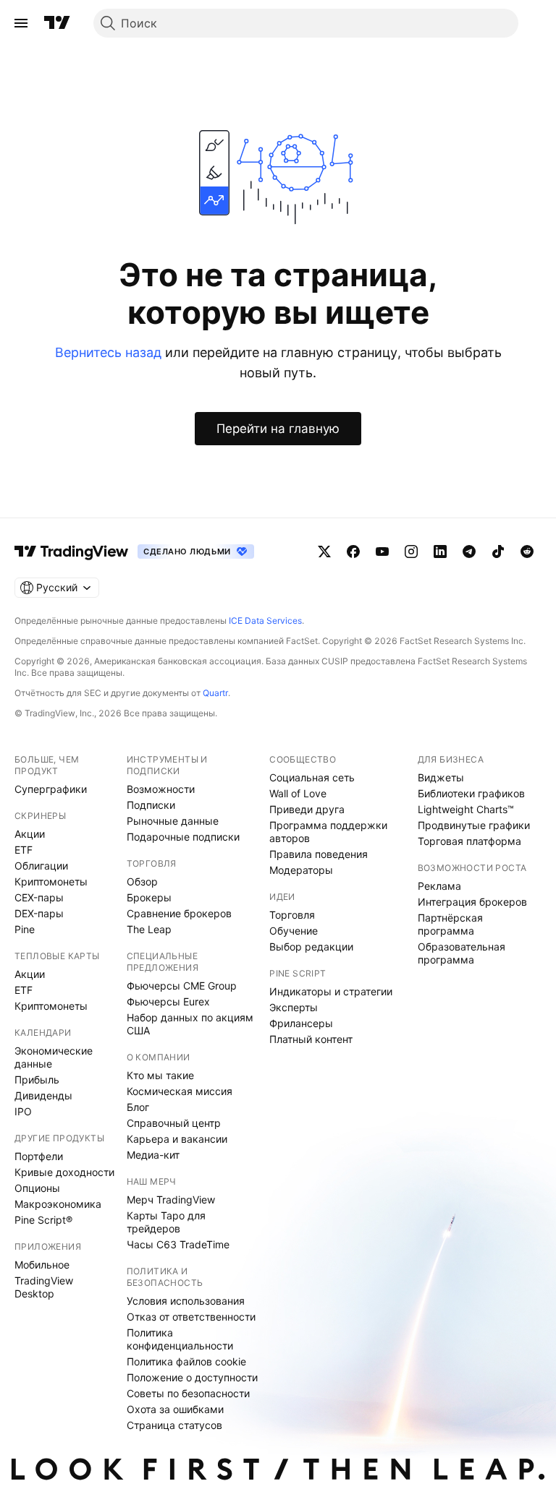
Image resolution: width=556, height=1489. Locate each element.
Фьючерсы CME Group (182, 985)
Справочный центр (174, 1123)
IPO (23, 1111)
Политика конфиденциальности (180, 1339)
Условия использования (186, 1301)
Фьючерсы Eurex (168, 1001)
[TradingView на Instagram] (411, 551)
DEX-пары (39, 913)
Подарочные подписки (183, 837)
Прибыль (36, 1079)
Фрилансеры (301, 1023)
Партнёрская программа (450, 924)
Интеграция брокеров (472, 902)
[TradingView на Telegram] (469, 551)
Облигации (41, 865)
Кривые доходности (64, 1172)
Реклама (439, 886)
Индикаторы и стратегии (330, 991)
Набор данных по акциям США (190, 1024)
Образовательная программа (461, 953)
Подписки (151, 805)
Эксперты (293, 1007)
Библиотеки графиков (471, 793)
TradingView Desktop (43, 1287)
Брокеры (149, 897)
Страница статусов (174, 1425)
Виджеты (441, 777)
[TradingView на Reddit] (527, 551)
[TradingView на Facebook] (353, 551)
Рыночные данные (173, 821)
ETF (23, 850)
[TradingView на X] (324, 551)
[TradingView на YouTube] (382, 551)
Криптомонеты (51, 881)
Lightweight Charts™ (466, 809)
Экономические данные (53, 1057)
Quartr (215, 692)
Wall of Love (298, 793)
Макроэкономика (57, 1204)
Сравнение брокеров (179, 913)
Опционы (37, 1188)
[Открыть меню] (21, 23)
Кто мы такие (160, 1075)
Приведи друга (307, 809)
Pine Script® (43, 1220)
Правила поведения (318, 854)
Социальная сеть (312, 777)
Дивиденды (43, 1095)
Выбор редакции (311, 946)
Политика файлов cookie (186, 1361)
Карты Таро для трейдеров (166, 1222)
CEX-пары (39, 897)
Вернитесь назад (108, 352)
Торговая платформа (469, 841)
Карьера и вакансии (177, 1139)
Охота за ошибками (175, 1409)
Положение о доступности (192, 1377)
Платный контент (311, 1039)
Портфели (38, 1156)
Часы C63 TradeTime (178, 1244)
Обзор (142, 881)
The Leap (149, 929)
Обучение (293, 930)
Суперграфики (50, 789)
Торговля (292, 915)
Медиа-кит (153, 1155)
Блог (138, 1107)
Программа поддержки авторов (328, 831)
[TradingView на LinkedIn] (440, 551)
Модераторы (301, 870)
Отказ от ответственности (191, 1316)
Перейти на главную (278, 428)
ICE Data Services (265, 620)
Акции (29, 834)
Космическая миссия (179, 1091)
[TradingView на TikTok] (498, 551)
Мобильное (42, 1264)
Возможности (161, 789)
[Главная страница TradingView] (57, 23)
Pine (24, 929)
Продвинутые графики (474, 825)
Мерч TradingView (171, 1199)
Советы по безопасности (188, 1393)
